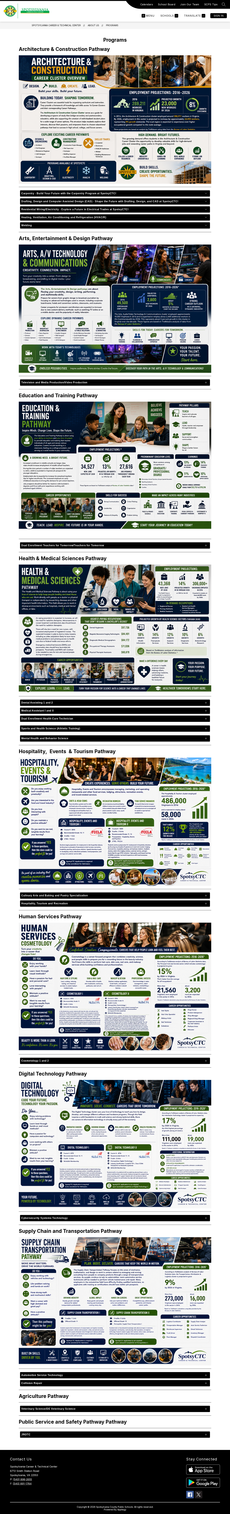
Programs (112, 25)
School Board (166, 4)
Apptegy (121, 1509)
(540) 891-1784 (22, 1483)
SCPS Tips (211, 4)
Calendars (146, 4)
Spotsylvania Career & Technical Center (56, 25)
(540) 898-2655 (22, 1479)
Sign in (219, 15)
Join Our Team (189, 4)
